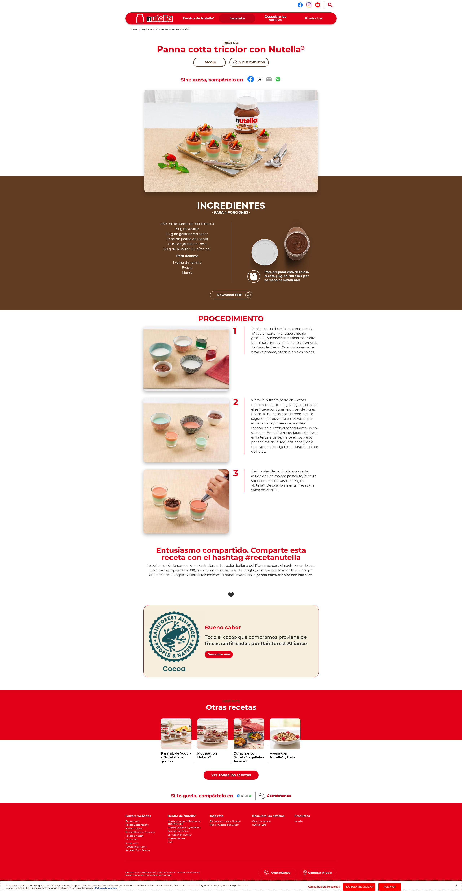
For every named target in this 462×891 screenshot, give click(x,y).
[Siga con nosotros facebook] (300, 4)
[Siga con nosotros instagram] (308, 4)
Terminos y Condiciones (188, 872)
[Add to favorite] (231, 595)
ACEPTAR (390, 887)
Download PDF (229, 295)
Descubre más (218, 654)
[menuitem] (198, 18)
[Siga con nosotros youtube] (317, 4)
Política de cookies (166, 872)
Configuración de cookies (324, 887)
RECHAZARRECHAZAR (359, 887)
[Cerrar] (456, 885)
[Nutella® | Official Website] (154, 18)
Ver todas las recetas (231, 775)
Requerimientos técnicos (137, 875)
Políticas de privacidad (160, 875)
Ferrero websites (138, 816)
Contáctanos (279, 796)
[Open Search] (330, 5)
